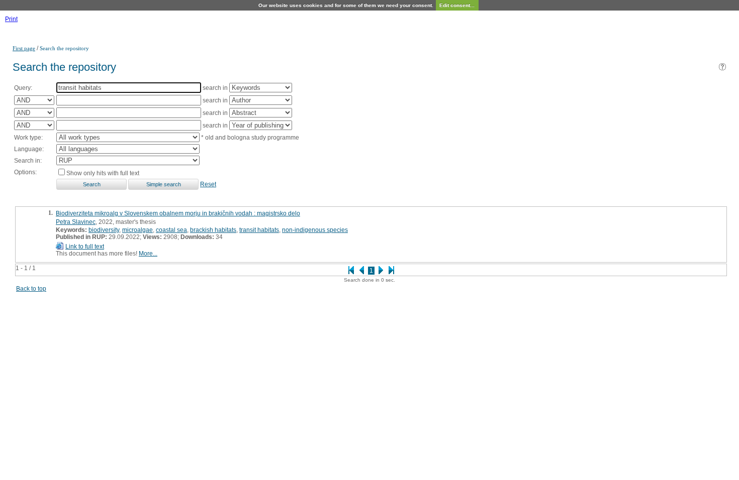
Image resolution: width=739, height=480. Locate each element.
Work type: (28, 137)
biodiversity (103, 229)
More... (148, 253)
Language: (29, 149)
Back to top (31, 288)
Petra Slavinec (76, 221)
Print (11, 19)
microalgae (137, 229)
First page (24, 48)
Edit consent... (457, 5)
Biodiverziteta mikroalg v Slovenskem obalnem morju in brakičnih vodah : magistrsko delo (178, 213)
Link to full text (84, 246)
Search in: (28, 160)
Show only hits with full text (102, 173)
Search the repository (64, 48)
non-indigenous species (315, 229)
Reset (208, 184)
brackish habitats (213, 229)
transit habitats (259, 229)
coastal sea (171, 229)
